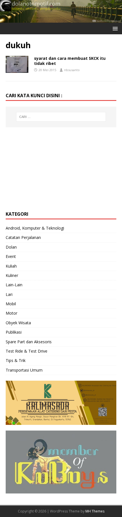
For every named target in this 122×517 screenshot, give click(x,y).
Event (11, 256)
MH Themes (94, 511)
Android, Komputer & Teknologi (35, 228)
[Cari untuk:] (61, 117)
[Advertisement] (48, 168)
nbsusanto (72, 70)
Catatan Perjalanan (23, 237)
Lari (9, 294)
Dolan (11, 247)
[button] (114, 28)
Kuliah (11, 266)
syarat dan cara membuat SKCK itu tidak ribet (70, 61)
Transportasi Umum (24, 370)
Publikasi (14, 332)
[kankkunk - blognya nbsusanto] (61, 19)
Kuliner (12, 275)
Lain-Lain (14, 284)
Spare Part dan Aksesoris (29, 341)
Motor (11, 313)
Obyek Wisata (18, 322)
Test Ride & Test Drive (26, 351)
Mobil (11, 303)
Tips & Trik (16, 360)
